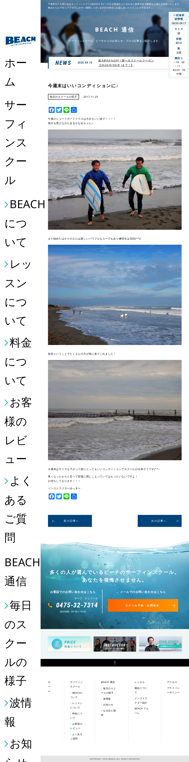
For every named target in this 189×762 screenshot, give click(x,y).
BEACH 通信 (20, 571)
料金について (18, 361)
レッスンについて (18, 292)
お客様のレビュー (18, 430)
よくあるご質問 (18, 509)
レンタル (140, 682)
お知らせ (108, 704)
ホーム (15, 72)
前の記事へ (71, 520)
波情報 (18, 712)
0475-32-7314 (77, 605)
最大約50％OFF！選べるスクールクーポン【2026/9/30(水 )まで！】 (126, 63)
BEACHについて (20, 222)
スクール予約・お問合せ (142, 605)
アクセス (172, 682)
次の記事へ (159, 520)
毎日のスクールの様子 (18, 642)
